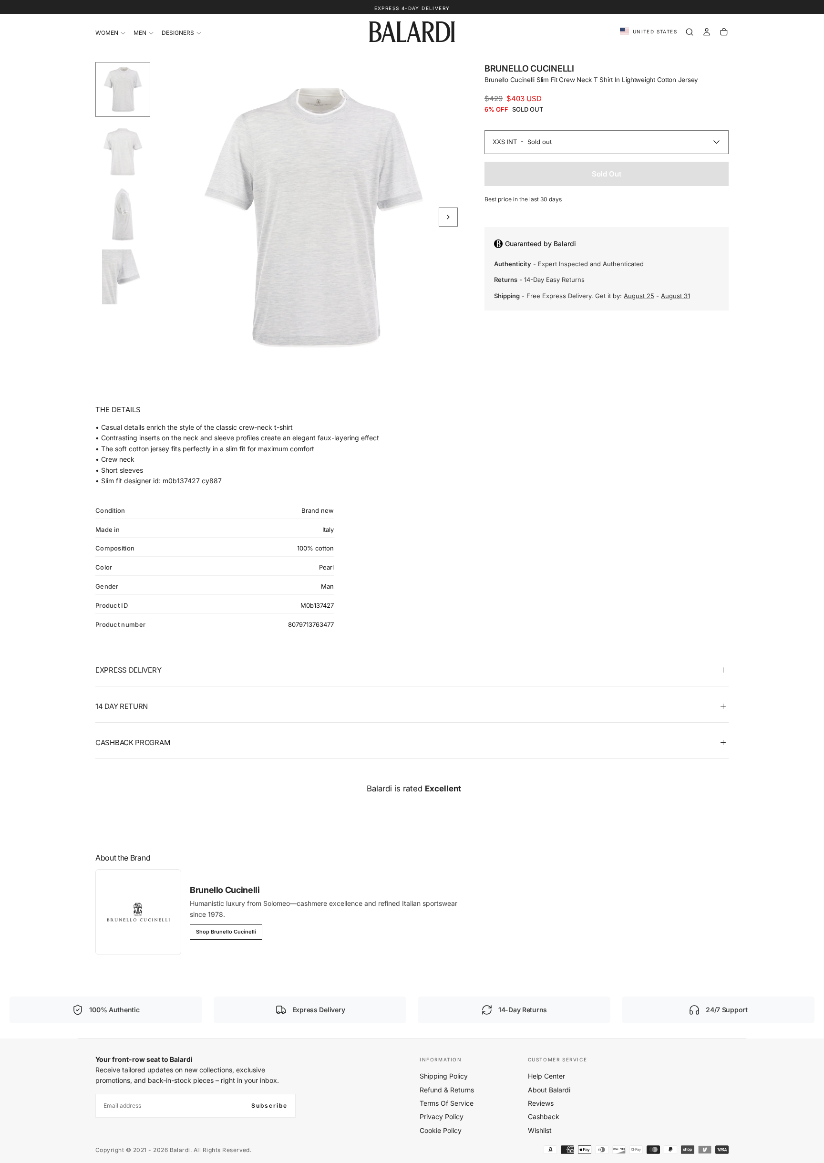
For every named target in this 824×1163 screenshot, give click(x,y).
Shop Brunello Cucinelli (226, 931)
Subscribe (269, 1105)
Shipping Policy (444, 1076)
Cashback (543, 1116)
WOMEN (106, 32)
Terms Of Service (447, 1103)
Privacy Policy (442, 1116)
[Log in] (706, 32)
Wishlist (540, 1130)
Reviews (541, 1103)
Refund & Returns (447, 1090)
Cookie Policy (441, 1130)
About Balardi (549, 1090)
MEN (140, 32)
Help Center (546, 1076)
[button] (648, 32)
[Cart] (724, 32)
